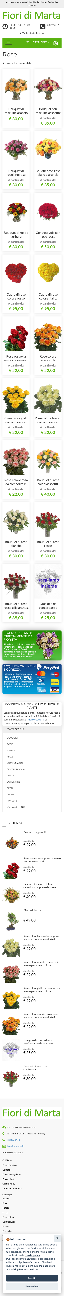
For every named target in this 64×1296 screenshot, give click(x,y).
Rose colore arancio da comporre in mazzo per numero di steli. (41, 1015)
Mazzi (10, 756)
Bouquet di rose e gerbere (16, 234)
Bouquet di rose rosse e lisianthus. (16, 605)
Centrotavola (16, 769)
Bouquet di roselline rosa (16, 173)
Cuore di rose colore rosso (16, 296)
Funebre (12, 800)
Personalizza (32, 1286)
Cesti (10, 788)
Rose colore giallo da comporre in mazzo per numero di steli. (42, 989)
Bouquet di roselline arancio (16, 111)
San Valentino (16, 807)
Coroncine (14, 781)
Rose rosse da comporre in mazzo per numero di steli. (16, 360)
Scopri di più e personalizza (22, 1269)
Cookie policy (8, 1183)
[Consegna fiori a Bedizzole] (32, 15)
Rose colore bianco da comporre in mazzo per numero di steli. (41, 937)
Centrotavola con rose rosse (48, 234)
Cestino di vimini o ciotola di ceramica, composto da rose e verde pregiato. (39, 887)
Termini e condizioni (11, 1188)
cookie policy (32, 1255)
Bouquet (12, 737)
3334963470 (53, 25)
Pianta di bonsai (32, 910)
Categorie (15, 729)
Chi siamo (7, 1160)
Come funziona (9, 1165)
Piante (11, 775)
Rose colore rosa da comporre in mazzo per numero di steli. (41, 963)
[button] (55, 43)
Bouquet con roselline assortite (48, 111)
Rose (10, 744)
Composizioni (15, 763)
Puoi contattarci (35, 719)
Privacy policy (9, 1179)
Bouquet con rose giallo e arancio (48, 173)
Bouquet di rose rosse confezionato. (48, 545)
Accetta (32, 1278)
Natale (11, 750)
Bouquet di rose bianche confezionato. (16, 545)
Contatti (6, 1170)
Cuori (10, 794)
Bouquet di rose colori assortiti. (48, 482)
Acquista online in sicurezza (20, 668)
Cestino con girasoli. (34, 832)
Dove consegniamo (11, 1174)
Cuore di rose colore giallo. (48, 296)
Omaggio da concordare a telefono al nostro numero (38, 1041)
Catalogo (40, 42)
